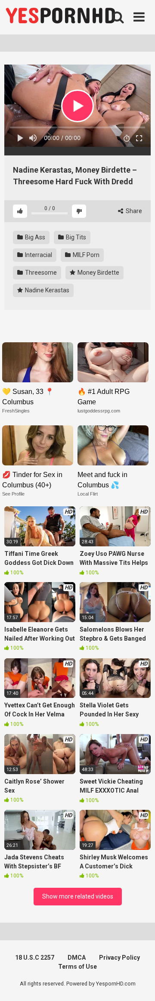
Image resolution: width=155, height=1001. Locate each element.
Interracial (38, 254)
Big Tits (75, 237)
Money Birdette (97, 272)
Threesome (40, 272)
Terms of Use (77, 966)
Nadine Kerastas (46, 290)
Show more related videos (77, 896)
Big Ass (34, 237)
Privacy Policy (119, 957)
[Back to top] (139, 983)
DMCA (77, 957)
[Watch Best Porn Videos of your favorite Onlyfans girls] (60, 17)
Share (133, 211)
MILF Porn (85, 254)
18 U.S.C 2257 (34, 957)
